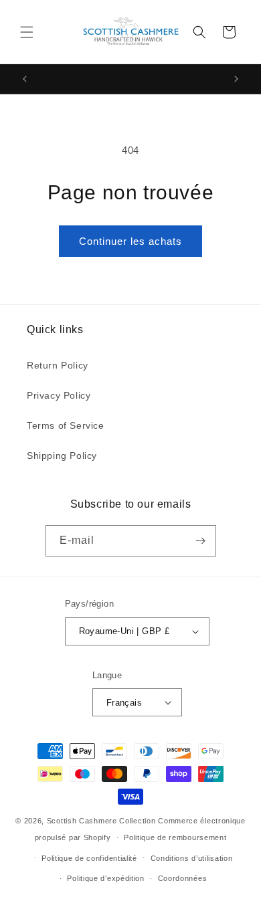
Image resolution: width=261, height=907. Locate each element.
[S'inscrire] (200, 541)
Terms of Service (65, 425)
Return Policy (57, 365)
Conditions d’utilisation (192, 858)
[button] (26, 32)
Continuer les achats (130, 241)
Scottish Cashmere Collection (101, 821)
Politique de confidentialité (89, 858)
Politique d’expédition (105, 878)
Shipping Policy (62, 455)
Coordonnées (182, 878)
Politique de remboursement (175, 837)
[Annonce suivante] (236, 79)
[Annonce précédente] (24, 79)
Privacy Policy (58, 395)
